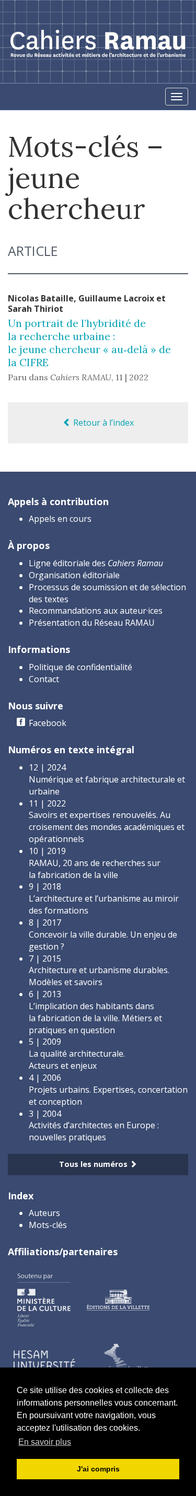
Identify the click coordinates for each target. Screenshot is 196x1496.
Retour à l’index (102, 422)
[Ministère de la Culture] (43, 1299)
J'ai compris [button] (98, 1469)
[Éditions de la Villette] (118, 1299)
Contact (44, 679)
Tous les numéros (94, 1164)
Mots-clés (48, 1225)
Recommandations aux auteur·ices (96, 610)
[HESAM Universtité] (44, 1359)
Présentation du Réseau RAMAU (92, 622)
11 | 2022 (132, 377)
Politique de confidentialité (80, 667)
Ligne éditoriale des (96, 563)
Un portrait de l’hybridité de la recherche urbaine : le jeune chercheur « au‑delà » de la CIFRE (89, 343)
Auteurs (44, 1213)
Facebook (47, 723)
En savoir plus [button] (44, 1441)
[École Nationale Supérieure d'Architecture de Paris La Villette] (119, 1359)
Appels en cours (60, 518)
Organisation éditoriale (74, 575)
